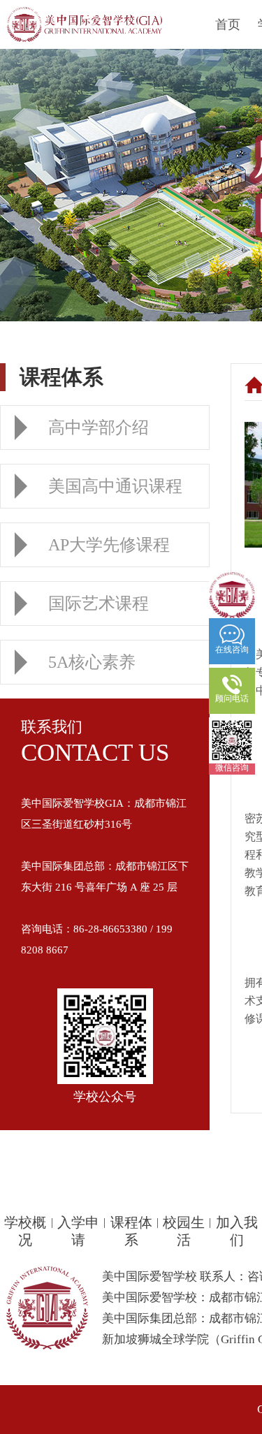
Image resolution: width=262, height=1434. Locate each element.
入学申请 (78, 1231)
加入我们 (237, 1231)
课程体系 (131, 1231)
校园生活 (184, 1231)
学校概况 (25, 1231)
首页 (227, 24)
